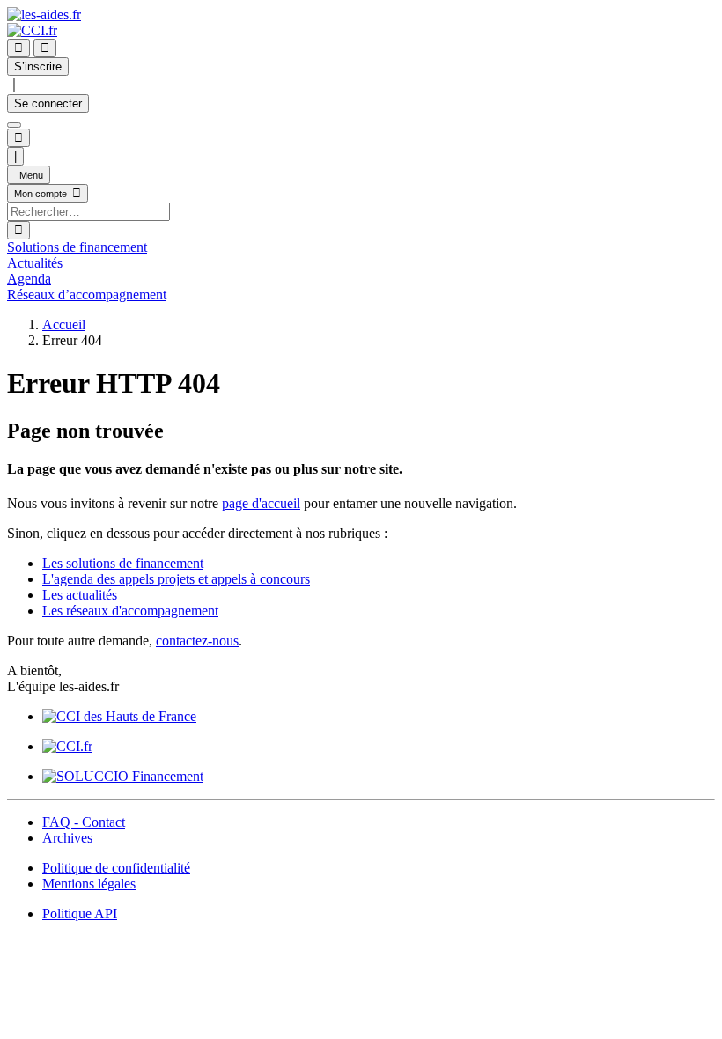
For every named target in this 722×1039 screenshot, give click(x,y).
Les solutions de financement (122, 563)
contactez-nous (197, 640)
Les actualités (79, 594)
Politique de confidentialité (116, 867)
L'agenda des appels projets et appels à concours (176, 578)
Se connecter (48, 103)
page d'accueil (261, 503)
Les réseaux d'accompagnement (130, 610)
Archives (67, 837)
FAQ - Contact (83, 821)
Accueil (63, 324)
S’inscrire (38, 66)
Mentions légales (89, 883)
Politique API (79, 913)
